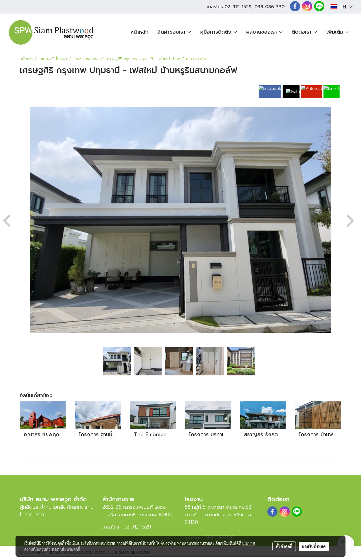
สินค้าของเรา (172, 32)
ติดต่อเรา (302, 32)
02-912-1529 (238, 6)
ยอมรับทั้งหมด (314, 546)
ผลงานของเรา (262, 32)
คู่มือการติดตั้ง (216, 32)
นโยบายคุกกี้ (70, 549)
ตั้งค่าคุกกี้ (284, 546)
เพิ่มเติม (335, 32)
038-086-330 (269, 6)
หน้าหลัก (140, 32)
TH (342, 7)
